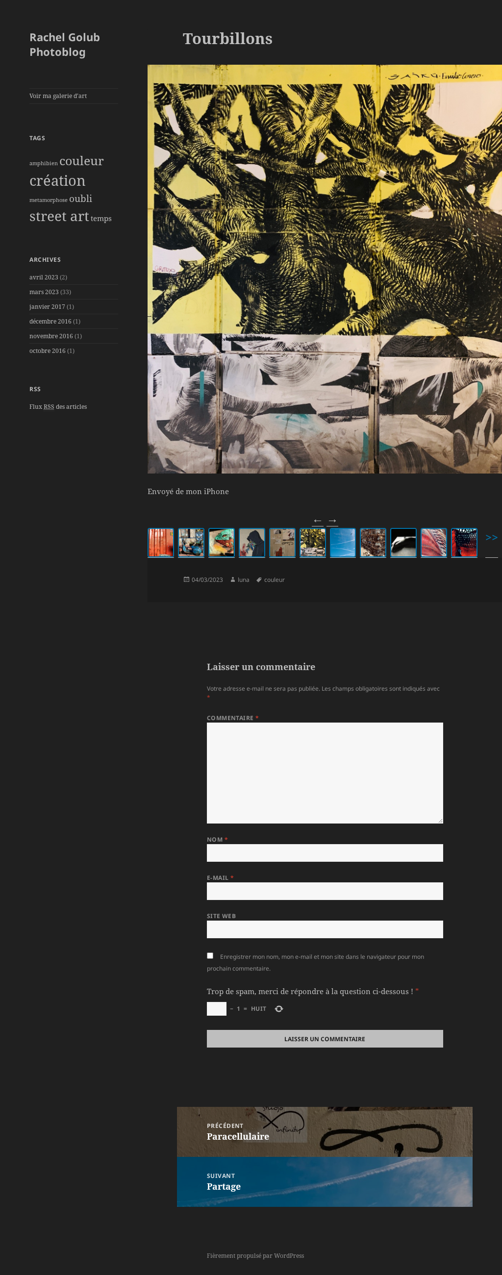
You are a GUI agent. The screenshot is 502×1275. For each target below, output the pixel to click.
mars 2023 (44, 292)
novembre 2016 (51, 336)
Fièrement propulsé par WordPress (255, 1255)
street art (59, 215)
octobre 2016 (47, 351)
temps (101, 218)
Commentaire (233, 718)
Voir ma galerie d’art (58, 96)
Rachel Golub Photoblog (64, 44)
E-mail (220, 878)
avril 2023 (43, 277)
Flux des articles (58, 406)
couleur (81, 160)
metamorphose (48, 200)
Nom (217, 839)
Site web (221, 916)
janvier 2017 (47, 306)
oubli (80, 198)
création (57, 180)
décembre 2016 (50, 321)
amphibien (43, 163)
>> (491, 537)
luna (244, 579)
